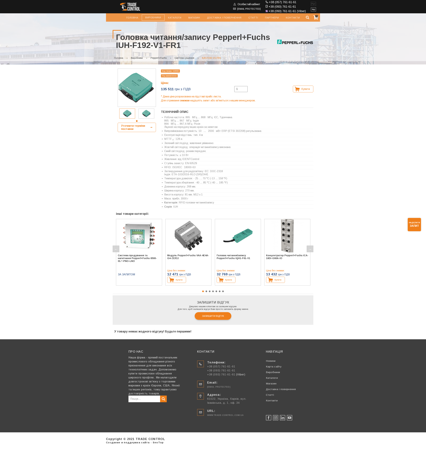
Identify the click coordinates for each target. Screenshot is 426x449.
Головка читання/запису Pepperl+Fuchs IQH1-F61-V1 (233, 257)
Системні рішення (184, 58)
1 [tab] (136, 121)
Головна (132, 17)
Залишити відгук (213, 316)
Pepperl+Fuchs (159, 58)
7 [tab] (223, 291)
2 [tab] (206, 291)
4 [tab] (213, 291)
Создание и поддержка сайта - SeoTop (135, 442)
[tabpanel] (127, 114)
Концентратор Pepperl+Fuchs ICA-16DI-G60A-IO (287, 257)
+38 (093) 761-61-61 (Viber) (287, 11)
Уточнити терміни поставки (133, 127)
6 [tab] (219, 291)
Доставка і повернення (224, 17)
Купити (305, 89)
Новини (271, 360)
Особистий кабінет (249, 4)
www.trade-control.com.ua (225, 415)
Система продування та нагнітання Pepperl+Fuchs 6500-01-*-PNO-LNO (137, 258)
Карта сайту (274, 366)
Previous (116, 249)
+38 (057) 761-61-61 (282, 2)
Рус (313, 3)
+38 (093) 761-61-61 (282, 6)
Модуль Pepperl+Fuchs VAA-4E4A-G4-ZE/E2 (188, 257)
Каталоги (174, 17)
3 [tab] (209, 291)
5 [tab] (216, 291)
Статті (253, 17)
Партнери (272, 17)
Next (310, 249)
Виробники (137, 58)
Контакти (293, 17)
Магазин (194, 17)
